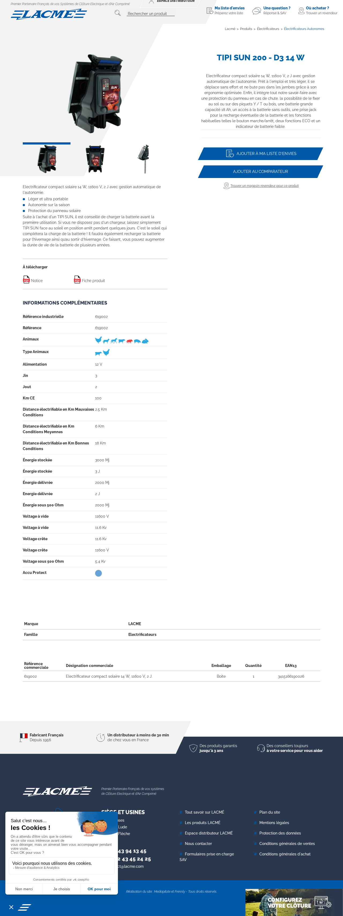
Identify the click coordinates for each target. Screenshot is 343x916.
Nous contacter (198, 843)
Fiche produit (93, 281)
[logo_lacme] (49, 14)
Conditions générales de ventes (287, 843)
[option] (95, 93)
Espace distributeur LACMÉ (209, 833)
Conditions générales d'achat (285, 854)
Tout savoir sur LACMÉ (204, 812)
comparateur (260, 171)
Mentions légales (274, 823)
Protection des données (280, 833)
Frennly (180, 891)
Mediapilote (162, 891)
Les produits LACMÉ (202, 823)
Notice (36, 281)
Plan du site (269, 812)
